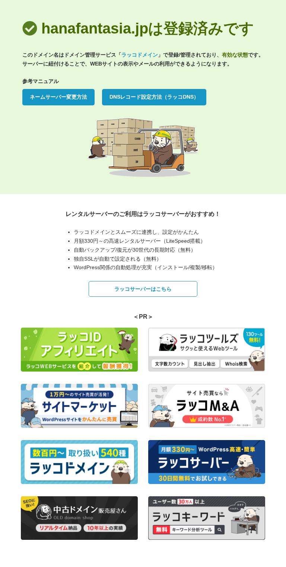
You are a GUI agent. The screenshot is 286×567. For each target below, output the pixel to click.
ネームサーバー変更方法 (58, 97)
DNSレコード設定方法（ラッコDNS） (154, 97)
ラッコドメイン (139, 55)
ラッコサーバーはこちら (143, 289)
